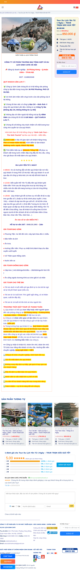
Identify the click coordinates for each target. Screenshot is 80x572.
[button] (2, 7)
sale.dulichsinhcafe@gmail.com (14, 543)
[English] (74, 7)
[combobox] (59, 66)
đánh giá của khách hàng (33, 459)
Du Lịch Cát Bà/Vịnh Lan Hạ (8, 12)
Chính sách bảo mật (39, 530)
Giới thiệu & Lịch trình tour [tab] (27, 55)
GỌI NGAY (8, 561)
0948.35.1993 (32, 224)
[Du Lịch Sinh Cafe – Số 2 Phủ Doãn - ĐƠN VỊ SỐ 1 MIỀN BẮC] (40, 7)
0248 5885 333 (12, 536)
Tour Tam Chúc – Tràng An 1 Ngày (64, 431)
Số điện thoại (61, 62)
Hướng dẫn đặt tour (39, 528)
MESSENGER (7, 567)
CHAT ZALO (7, 556)
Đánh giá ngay (65, 465)
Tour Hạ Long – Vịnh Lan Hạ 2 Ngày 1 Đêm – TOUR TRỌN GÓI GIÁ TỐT (13, 432)
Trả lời (7, 485)
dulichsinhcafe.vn (11, 541)
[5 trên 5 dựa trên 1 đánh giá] (67, 28)
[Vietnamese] (77, 7)
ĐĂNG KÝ (66, 72)
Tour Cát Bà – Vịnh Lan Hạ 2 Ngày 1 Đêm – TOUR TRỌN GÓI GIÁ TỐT (39, 432)
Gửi (71, 506)
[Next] (78, 425)
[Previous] (1, 425)
